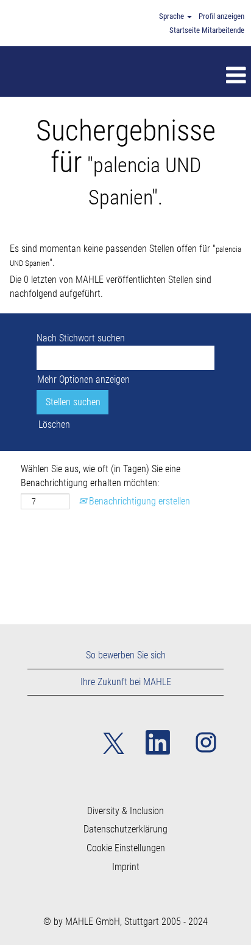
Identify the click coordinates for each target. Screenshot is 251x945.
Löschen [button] (54, 424)
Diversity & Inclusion (125, 811)
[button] (150, 76)
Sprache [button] (172, 16)
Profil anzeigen (221, 16)
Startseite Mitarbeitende (206, 30)
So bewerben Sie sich (126, 655)
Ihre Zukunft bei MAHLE (125, 682)
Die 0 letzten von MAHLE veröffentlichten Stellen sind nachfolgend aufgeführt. (110, 286)
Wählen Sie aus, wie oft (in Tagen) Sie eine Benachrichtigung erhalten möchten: (100, 476)
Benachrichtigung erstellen (138, 501)
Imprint (126, 867)
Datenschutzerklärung (125, 829)
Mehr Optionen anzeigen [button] (83, 379)
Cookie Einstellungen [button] (126, 848)
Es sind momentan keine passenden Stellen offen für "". (125, 255)
